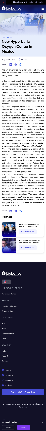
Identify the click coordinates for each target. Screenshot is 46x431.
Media (4, 328)
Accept (24, 427)
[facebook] (16, 64)
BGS (3, 323)
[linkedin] (10, 64)
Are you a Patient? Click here (23, 392)
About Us (5, 356)
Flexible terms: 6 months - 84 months (27, 2)
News (10, 38)
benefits (5, 121)
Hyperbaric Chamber (9, 306)
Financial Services (8, 334)
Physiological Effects (9, 294)
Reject (8, 427)
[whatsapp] (21, 64)
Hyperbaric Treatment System (14, 98)
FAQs (4, 351)
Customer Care (7, 311)
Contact (5, 361)
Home (4, 38)
